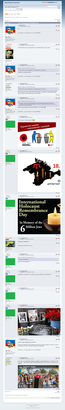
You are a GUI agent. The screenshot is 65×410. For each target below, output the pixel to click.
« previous (56, 19)
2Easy (8, 116)
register (17, 6)
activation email (14, 7)
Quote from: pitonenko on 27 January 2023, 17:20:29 (26, 257)
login (14, 6)
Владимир (9, 83)
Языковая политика (12, 2)
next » (59, 19)
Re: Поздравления (23, 44)
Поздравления (22, 25)
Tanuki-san (9, 44)
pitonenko (9, 238)
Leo (8, 25)
